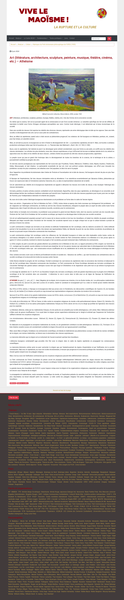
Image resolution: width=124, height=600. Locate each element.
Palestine (86, 479)
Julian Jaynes (13, 562)
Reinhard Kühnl (91, 582)
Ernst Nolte (79, 540)
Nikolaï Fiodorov (37, 574)
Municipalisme (75, 443)
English (63, 428)
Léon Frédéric (90, 565)
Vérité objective (31, 465)
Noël (42, 445)
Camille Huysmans (87, 528)
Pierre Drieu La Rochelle (24, 579)
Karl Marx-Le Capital (93, 562)
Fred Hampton (99, 543)
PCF (71, 506)
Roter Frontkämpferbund (95, 509)
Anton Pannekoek (39, 526)
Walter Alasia (85, 591)
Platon (19, 582)
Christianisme (44, 421)
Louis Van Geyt (55, 567)
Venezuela (111, 482)
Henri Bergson (21, 553)
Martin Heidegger (27, 570)
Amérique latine (63, 472)
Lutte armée (58, 440)
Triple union (89, 462)
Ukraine (65, 482)
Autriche (87, 472)
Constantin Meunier (75, 533)
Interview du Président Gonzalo (58, 435)
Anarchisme (45, 492)
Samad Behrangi (109, 584)
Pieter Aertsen (91, 579)
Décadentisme (38, 426)
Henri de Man (31, 553)
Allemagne (39, 472)
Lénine (82, 565)
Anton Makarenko (26, 526)
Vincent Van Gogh (54, 591)
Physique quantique (86, 448)
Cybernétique (12, 426)
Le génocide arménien (71, 438)
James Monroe (13, 557)
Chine (47, 475)
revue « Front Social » (32, 455)
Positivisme (22, 450)
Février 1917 (42, 431)
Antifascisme (96, 414)
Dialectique (95, 426)
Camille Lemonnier (101, 528)
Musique (84, 443)
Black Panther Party (91, 492)
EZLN (29, 497)
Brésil (16, 475)
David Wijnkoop (59, 536)
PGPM (109, 506)
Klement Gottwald (14, 565)
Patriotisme (111, 445)
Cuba (79, 475)
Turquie (59, 482)
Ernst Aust (52, 540)
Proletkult (72, 450)
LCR (79, 499)
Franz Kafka (89, 543)
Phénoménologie (43, 448)
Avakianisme (85, 416)
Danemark (85, 475)
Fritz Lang (25, 545)
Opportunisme (94, 445)
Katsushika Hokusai (108, 562)
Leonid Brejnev (13, 567)
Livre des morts (40, 440)
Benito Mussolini (32, 528)
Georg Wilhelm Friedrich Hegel (92, 545)
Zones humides (80, 465)
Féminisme (23, 431)
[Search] (109, 39)
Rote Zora (83, 509)
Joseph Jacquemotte (86, 560)
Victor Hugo (43, 591)
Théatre (10, 462)
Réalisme (43, 452)
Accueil (11, 38)
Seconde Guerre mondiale (55, 457)
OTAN (40, 504)
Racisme (36, 452)
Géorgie (60, 477)
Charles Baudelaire (55, 531)
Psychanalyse (101, 450)
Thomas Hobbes (34, 589)
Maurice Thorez (62, 570)
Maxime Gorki (99, 570)
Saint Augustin (88, 584)
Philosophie (54, 448)
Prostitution (80, 450)
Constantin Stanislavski (91, 533)
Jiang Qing (37, 560)
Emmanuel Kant (22, 540)
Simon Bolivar (60, 587)
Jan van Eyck (24, 557)
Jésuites (23, 499)
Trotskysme (98, 462)
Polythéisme (12, 450)
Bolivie (10, 475)
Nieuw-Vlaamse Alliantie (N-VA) (95, 501)
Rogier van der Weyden (39, 584)
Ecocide (18, 428)
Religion (85, 452)
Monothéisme (64, 443)
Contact (72, 38)
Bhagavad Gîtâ (110, 416)
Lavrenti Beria (64, 565)
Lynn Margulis (90, 567)
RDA (9, 482)
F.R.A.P (34, 497)
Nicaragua (57, 479)
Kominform (42, 499)
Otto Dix (94, 574)
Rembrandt (101, 582)
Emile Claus (76, 538)
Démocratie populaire (96, 475)
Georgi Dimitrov (105, 548)
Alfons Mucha (37, 523)
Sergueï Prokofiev (26, 587)
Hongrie (86, 477)
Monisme (55, 443)
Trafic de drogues (78, 462)
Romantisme (111, 455)
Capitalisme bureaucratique (69, 418)
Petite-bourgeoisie (30, 448)
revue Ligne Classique (98, 455)
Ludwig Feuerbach (78, 567)
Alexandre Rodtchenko (23, 523)
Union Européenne (76, 482)
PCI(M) (76, 506)
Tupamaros (51, 511)
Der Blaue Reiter (49, 426)
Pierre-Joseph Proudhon (76, 579)
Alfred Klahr (47, 523)
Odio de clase (20, 504)
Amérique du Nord (50, 472)
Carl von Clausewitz (15, 531)
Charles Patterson (93, 531)
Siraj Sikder (70, 587)
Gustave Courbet (74, 550)
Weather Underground (15, 514)
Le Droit (59, 438)
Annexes (62, 414)
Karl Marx (81, 562)
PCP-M (88, 506)
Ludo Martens (66, 567)
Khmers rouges (32, 499)
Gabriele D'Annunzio (46, 545)
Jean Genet (62, 557)
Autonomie (80, 492)
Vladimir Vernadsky (67, 591)
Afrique (19, 472)
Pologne (106, 479)
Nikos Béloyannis (50, 574)
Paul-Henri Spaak (89, 577)
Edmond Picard (20, 538)
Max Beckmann (74, 570)
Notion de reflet (65, 445)
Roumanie (21, 482)
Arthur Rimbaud (81, 526)
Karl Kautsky (63, 562)
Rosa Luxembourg (76, 584)
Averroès (100, 526)
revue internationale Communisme (77, 455)
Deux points (67, 426)
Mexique (35, 479)
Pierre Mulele (39, 579)
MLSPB (100, 499)
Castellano (82, 418)
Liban (24, 479)
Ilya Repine (33, 555)
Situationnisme (105, 457)
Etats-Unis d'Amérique (29, 477)
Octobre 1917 (83, 445)
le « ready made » (49, 438)
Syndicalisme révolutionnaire (36, 511)
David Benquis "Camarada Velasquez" (31, 536)
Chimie (35, 421)
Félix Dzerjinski (25, 543)
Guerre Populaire (62, 433)
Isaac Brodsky (54, 555)
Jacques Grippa (88, 555)
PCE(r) (66, 506)
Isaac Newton (64, 555)
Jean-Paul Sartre (105, 557)
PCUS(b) (103, 506)
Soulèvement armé (40, 460)
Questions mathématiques (23, 452)
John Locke (57, 560)
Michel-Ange (32, 572)
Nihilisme (36, 445)
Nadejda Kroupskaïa (103, 572)
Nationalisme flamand (76, 501)
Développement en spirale (81, 426)
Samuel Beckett (13, 587)
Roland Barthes (53, 584)
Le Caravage (74, 565)
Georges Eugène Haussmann (52, 548)
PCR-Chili (95, 506)
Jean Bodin (42, 557)
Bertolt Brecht (44, 528)
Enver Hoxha (32, 540)
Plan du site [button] (13, 397)
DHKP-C (109, 494)
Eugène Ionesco (13, 543)
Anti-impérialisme (72, 414)
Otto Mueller (102, 574)
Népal (51, 479)
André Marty (100, 523)
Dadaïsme (28, 426)
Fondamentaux (42, 38)
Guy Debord (97, 550)
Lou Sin (22, 567)
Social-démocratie (14, 511)
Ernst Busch (61, 540)
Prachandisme (45, 450)
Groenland (72, 477)
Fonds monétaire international (56, 497)
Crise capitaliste (103, 423)
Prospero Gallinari (34, 582)
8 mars (29, 414)
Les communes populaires (97, 438)
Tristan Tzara (93, 589)
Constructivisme (36, 423)
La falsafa (11, 438)
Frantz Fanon (79, 543)
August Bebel (91, 526)
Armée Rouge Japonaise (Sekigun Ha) (63, 492)
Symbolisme (100, 460)
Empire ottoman (110, 475)
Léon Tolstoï (100, 565)
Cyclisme (21, 426)
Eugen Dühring (101, 540)
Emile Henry (97, 538)
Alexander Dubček (70, 521)
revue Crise (60, 455)
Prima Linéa (29, 509)
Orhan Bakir (87, 574)
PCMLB (82, 506)
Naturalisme (102, 443)
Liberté (22, 440)
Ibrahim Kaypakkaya (21, 555)
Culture (28, 44)
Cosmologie (83, 423)
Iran (99, 477)
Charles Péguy (106, 531)
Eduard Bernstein (45, 538)
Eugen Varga (111, 540)
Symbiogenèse (90, 460)
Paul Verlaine (78, 577)
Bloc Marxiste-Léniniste (107, 492)
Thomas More (46, 589)
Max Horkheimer (87, 570)
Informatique (25, 435)
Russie (28, 482)
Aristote (72, 526)
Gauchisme (105, 431)
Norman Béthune (76, 574)
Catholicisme (91, 418)
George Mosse (25, 548)
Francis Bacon (58, 543)
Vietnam (11, 484)
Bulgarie (21, 475)
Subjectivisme (69, 460)
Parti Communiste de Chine (81, 504)
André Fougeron (89, 523)
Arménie (80, 472)
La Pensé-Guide (21, 438)
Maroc (29, 479)
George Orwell (37, 548)
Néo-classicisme (14, 445)
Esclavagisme (83, 428)
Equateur (11, 477)
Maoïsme (75, 440)
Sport (50, 460)
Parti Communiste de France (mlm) (103, 504)
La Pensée (32, 438)
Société (29, 460)
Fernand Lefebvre (38, 543)
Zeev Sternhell (48, 594)
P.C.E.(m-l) (46, 504)
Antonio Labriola (63, 526)
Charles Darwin (68, 531)
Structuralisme (58, 460)
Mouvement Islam (18, 501)
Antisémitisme (18, 416)
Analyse (18, 38)
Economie (47, 428)
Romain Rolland (64, 584)
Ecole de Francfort (29, 428)
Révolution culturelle (108, 452)
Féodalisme (33, 431)
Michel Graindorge (21, 572)
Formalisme (84, 431)
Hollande (80, 477)
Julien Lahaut (44, 562)
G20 (98, 431)
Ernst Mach (70, 540)
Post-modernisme (33, 450)
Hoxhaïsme (93, 433)
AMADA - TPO (16, 492)
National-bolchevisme (46, 501)
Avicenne (107, 526)
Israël (104, 477)
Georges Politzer (82, 548)
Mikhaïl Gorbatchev (66, 572)
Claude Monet (46, 533)
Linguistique (29, 440)
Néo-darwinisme (26, 445)
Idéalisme (101, 433)
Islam (71, 435)
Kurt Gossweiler (53, 565)
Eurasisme (111, 428)
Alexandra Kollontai (84, 521)
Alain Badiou (47, 521)
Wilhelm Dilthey (19, 594)
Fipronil (50, 431)
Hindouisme (83, 433)
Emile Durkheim (86, 538)
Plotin (25, 582)
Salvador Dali (98, 584)
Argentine (73, 472)
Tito (70, 589)
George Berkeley (109, 545)
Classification (70, 421)
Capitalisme (54, 418)
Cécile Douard (43, 531)
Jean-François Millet (92, 557)
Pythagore (44, 582)
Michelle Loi (42, 572)
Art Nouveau (49, 416)
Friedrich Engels (109, 543)
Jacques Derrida (76, 555)
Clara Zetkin (21, 533)
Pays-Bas (93, 479)
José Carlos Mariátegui (70, 560)
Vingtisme (46, 465)
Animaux (55, 414)
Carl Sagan (111, 528)
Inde (91, 477)
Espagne (18, 477)
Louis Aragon (30, 567)
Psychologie (111, 450)
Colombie (68, 475)
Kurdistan (18, 479)
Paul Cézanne (57, 577)
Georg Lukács (76, 545)
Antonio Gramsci (51, 526)
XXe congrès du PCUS (66, 465)
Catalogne (36, 475)
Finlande (48, 477)
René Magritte (25, 584)
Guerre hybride (35, 433)
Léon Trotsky (110, 565)
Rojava (14, 482)
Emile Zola (12, 540)
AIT (9, 492)
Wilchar (10, 594)
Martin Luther (39, 570)
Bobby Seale (65, 528)
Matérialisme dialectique (97, 440)
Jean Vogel (80, 557)
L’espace (112, 435)
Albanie (26, 472)
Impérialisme (110, 433)
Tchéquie (53, 482)
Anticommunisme (85, 414)
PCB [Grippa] (52, 506)
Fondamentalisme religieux (69, 431)
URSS (86, 482)
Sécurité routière (72, 457)
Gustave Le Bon (86, 550)
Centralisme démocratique (106, 418)
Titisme (68, 462)
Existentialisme (13, 431)
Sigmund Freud (49, 587)
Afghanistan (12, 472)
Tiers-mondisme (59, 462)
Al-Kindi (39, 521)
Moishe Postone (79, 572)
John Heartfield (47, 560)
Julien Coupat (23, 562)
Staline (83, 587)
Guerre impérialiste (48, 433)
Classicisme (60, 421)
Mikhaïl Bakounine (53, 572)
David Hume (49, 536)
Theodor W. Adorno (101, 587)
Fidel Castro (49, 543)
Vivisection (54, 465)
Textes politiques (55, 38)
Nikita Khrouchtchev (23, 574)
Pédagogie (12, 448)
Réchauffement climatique (72, 452)
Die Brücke (103, 426)
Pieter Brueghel (102, 579)
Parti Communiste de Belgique (61, 504)
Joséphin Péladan (100, 560)
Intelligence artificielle (38, 435)
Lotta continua (87, 499)
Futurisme (92, 431)
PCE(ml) (60, 506)
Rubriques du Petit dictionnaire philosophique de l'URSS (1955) (54, 44)
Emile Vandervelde (108, 538)
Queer (10, 452)
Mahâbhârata (67, 440)
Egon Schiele (66, 538)
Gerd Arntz (20, 550)
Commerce (101, 421)
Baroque (102, 416)
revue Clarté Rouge (48, 455)
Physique (74, 448)
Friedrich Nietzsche (15, 545)
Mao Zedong (111, 567)
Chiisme (29, 421)
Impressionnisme (14, 435)
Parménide (35, 577)
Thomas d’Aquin (21, 589)
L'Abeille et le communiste (99, 435)
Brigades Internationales (16, 494)
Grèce (66, 477)
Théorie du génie (35, 462)
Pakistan (79, 479)
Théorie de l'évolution (21, 462)
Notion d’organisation (52, 445)
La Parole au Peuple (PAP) (67, 499)
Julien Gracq (34, 562)
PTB (43, 509)
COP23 (64, 423)
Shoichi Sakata (38, 587)
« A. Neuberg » (13, 521)
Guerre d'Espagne (22, 433)
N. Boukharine (90, 572)
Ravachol (82, 582)
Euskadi (41, 477)
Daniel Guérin (12, 536)
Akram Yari (24, 521)
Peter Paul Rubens (102, 577)
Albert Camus (57, 521)
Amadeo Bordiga (57, 523)
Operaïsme (33, 504)
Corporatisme (73, 423)
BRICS (32, 418)
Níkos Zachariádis (63, 574)
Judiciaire (85, 435)
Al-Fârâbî (32, 521)
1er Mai (23, 414)
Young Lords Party (30, 514)
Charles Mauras (80, 531)
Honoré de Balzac (76, 553)
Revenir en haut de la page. (62, 390)
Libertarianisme (13, 440)
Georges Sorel (94, 548)
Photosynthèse (65, 448)
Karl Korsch (73, 562)
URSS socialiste (94, 482)
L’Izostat (54, 499)
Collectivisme (81, 421)
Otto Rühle (111, 574)
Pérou (100, 479)
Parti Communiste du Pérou (18, 506)
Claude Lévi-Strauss (33, 533)
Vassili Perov (19, 591)
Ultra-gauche (107, 462)
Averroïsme (94, 416)
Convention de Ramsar (52, 423)
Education (56, 428)
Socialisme (22, 460)
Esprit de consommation (98, 428)
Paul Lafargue (68, 577)
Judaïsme (77, 435)
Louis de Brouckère (42, 567)
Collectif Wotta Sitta (76, 494)
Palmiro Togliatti (24, 577)
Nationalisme (92, 443)
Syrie (34, 482)
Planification (98, 448)
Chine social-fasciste (56, 475)
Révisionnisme (95, 452)
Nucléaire (75, 445)
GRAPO (83, 497)
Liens (66, 38)
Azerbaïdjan (95, 472)
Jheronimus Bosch (26, 560)
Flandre (56, 431)
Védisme (22, 465)
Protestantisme (90, 450)
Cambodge (28, 475)
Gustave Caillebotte (61, 550)
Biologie (18, 418)
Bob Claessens (54, 528)
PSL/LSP (37, 509)
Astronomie (69, 416)
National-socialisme (61, 501)
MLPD (95, 499)
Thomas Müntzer (57, 589)
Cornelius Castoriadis (108, 533)
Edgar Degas (106, 536)
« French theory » (14, 414)
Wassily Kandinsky (109, 591)
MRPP (35, 501)
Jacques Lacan (100, 555)
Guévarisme (74, 433)
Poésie (105, 448)
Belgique (112, 472)
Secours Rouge (110, 509)
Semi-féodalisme (85, 457)
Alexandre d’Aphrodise (100, 521)
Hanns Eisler (106, 550)
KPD (48, 499)
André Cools (78, 523)
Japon (113, 477)
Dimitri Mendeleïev (83, 536)
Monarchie (47, 443)
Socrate (77, 587)
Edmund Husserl (32, 538)
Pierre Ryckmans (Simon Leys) (55, 579)
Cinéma (52, 421)
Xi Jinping (39, 594)
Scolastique (34, 457)
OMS (27, 504)
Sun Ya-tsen (90, 587)
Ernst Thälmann (89, 540)
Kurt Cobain (42, 565)
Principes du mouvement (59, 450)
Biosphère (25, 418)
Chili (42, 475)
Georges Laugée (69, 548)
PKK (113, 506)
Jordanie (11, 479)
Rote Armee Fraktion (72, 509)
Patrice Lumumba (46, 577)
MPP (27, 501)
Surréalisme (79, 460)
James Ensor (110, 555)
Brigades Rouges (31, 494)
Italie (108, 477)
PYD (46, 509)
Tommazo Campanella (80, 589)
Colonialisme (91, 421)
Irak (96, 477)
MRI (30, 501)
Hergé (52, 553)
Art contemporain (38, 416)
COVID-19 (92, 423)
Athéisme (13, 383)
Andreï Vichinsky (14, 526)
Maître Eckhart (101, 567)
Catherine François (30, 531)
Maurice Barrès (50, 570)
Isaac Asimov (42, 555)
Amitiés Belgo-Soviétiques (31, 492)
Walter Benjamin (96, 591)
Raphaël (75, 582)
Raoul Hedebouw (65, 582)
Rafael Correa (54, 582)
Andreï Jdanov (110, 523)
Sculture (42, 457)
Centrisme (11, 421)
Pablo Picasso (13, 577)
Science (26, 457)
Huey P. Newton (105, 553)
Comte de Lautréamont (60, 533)
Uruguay (104, 482)
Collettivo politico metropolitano (95, 494)
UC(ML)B (59, 511)
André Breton (68, 523)
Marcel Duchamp (14, 570)
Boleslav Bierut (75, 528)
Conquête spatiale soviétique (18, 423)
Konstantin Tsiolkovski (29, 565)
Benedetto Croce (20, 528)
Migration (39, 443)
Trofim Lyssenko (105, 589)
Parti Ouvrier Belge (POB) (38, 506)
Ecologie (40, 428)
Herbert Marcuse (43, 553)
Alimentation (47, 414)
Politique (112, 448)
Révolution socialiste (15, 455)
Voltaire (77, 591)
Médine (107, 570)
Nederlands (111, 443)
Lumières (49, 440)
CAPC (40, 494)
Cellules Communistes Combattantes (55, 494)
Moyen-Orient (43, 479)
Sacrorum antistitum (15, 457)
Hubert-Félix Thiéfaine (91, 553)
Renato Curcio (110, 582)
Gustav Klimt (49, 550)
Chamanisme (21, 421)
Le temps (83, 438)
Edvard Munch (56, 538)
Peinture (20, 448)
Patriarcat (103, 445)
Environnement (72, 428)
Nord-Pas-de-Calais (68, 479)
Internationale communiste (96, 497)
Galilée (56, 545)
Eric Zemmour (43, 540)
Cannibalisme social (42, 418)
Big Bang (11, 418)
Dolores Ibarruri (96, 536)
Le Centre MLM (29, 38)
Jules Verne (111, 560)
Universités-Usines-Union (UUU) (104, 511)
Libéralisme (111, 438)
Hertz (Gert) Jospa (62, 553)
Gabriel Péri (34, 545)
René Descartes (13, 584)
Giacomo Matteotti (31, 550)
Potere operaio (13, 509)
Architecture (28, 416)
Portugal (112, 479)
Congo (74, 475)
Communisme (110, 421)
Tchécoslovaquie (43, 482)
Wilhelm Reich (30, 594)
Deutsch (59, 426)
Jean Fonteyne (52, 557)
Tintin (66, 589)
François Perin (69, 543)
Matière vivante (21, 443)
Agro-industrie (37, 414)
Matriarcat (31, 443)
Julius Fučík (54, 562)
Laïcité (39, 438)
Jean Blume (33, 557)
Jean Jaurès (71, 557)
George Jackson (13, 548)
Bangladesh (104, 472)
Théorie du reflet (47, 462)
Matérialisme (83, 440)
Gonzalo (41, 550)
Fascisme (41, 497)
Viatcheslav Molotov (32, 591)
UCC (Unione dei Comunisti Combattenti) (77, 511)
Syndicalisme (110, 460)
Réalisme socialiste (22, 383)
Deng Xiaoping (71, 536)
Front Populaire (73, 497)
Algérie (32, 472)
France (54, 477)
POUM (21, 509)
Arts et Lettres (59, 416)
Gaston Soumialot (65, 545)
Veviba (39, 465)
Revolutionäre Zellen (56, 509)
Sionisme (95, 457)
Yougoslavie (19, 484)
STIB (23, 511)
